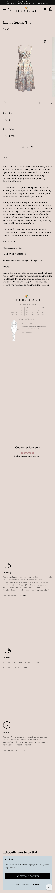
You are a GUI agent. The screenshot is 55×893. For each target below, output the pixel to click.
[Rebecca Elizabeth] (27, 9)
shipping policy (19, 595)
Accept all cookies (27, 876)
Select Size (8, 113)
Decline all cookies (27, 884)
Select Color (8, 129)
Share (5, 158)
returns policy (19, 750)
